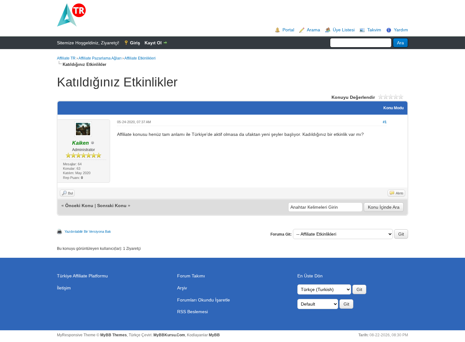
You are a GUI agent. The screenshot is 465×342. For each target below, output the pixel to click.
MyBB (214, 335)
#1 (385, 122)
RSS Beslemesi (192, 311)
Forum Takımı (191, 275)
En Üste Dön (310, 275)
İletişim (64, 287)
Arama (313, 29)
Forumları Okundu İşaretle (203, 299)
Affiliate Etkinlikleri (140, 58)
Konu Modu (393, 108)
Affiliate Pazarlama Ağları (99, 58)
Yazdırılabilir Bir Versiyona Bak (88, 231)
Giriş (135, 42)
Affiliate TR (66, 58)
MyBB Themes (113, 335)
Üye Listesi (344, 29)
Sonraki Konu (112, 205)
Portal (288, 29)
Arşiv (182, 287)
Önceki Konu (79, 205)
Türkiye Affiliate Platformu (82, 275)
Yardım (401, 29)
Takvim (374, 29)
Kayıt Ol (153, 42)
